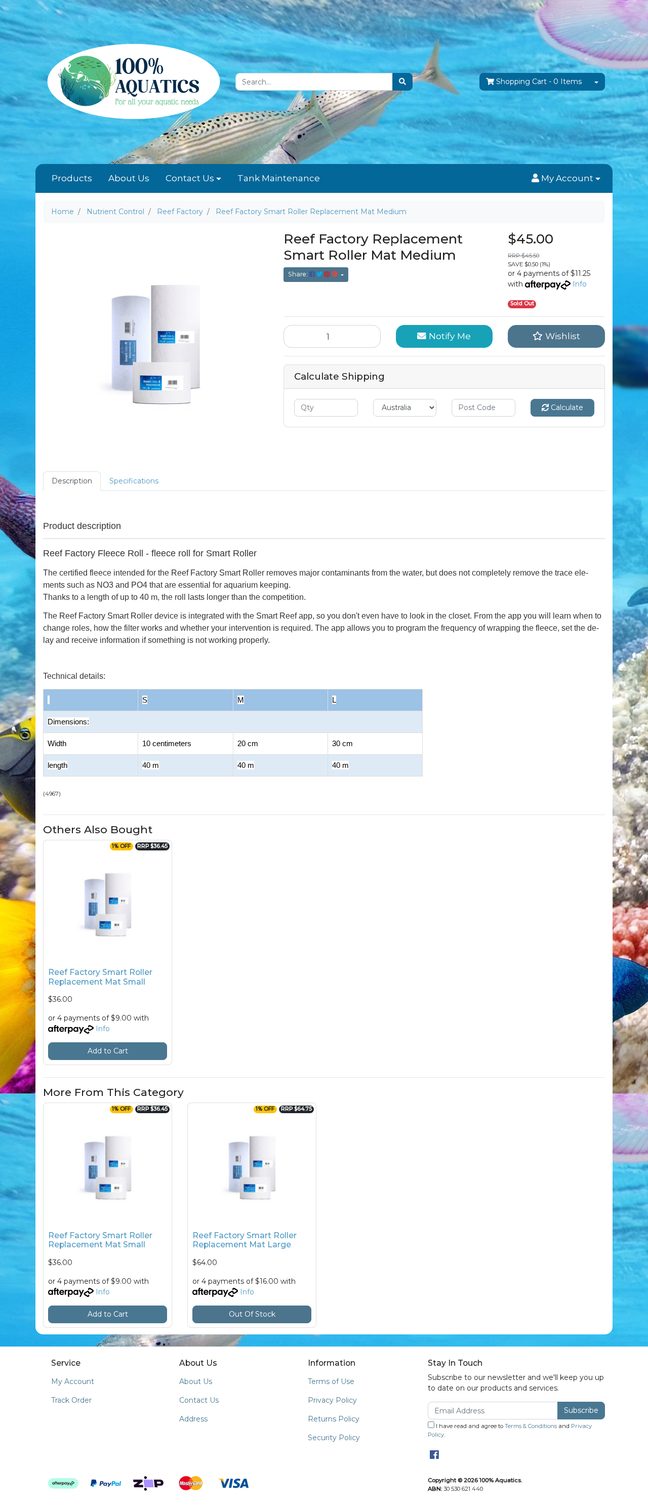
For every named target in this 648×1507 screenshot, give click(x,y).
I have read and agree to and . (510, 1430)
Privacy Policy (332, 1400)
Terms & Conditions (531, 1426)
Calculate (566, 407)
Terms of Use (331, 1381)
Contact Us (190, 178)
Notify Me (448, 336)
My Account (72, 1381)
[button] (566, 178)
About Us (128, 178)
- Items (539, 81)
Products (72, 178)
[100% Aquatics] (131, 81)
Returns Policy (333, 1418)
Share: (298, 274)
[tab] (72, 481)
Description (72, 480)
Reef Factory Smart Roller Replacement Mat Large (244, 1240)
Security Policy (334, 1437)
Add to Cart (108, 1050)
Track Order (71, 1400)
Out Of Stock (252, 1314)
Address (193, 1418)
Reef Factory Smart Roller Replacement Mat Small (100, 977)
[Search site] (402, 82)
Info (580, 284)
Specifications (133, 480)
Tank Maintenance (278, 178)
